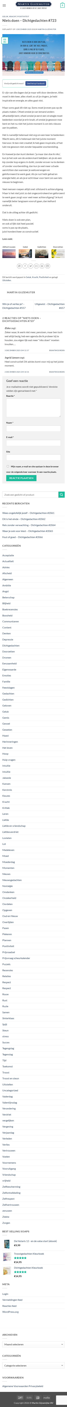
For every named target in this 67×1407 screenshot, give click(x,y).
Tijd (4, 1060)
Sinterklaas (8, 1018)
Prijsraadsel (8, 952)
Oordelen (7, 903)
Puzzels (6, 964)
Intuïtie (6, 771)
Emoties (6, 675)
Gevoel (6, 723)
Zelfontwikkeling (11, 1192)
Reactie (10, 396)
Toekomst (7, 1066)
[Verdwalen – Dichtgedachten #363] (25, 253)
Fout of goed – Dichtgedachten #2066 (22, 537)
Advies (6, 567)
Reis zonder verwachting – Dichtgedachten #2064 (28, 525)
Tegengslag (8, 1048)
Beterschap (8, 597)
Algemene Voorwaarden (15, 1386)
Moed (5, 855)
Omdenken (8, 891)
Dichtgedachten (10, 645)
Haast (5, 735)
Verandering (9, 1108)
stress (5, 1036)
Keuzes (6, 795)
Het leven (7, 747)
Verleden (7, 1138)
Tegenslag (7, 1054)
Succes (6, 1042)
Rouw (5, 994)
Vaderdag (7, 1096)
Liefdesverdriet (10, 831)
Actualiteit (8, 561)
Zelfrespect (8, 1198)
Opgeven (7, 910)
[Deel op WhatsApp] (19, 266)
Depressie (7, 639)
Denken (6, 633)
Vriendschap (9, 1174)
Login (5, 1293)
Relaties (6, 976)
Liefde (5, 819)
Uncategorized (10, 1090)
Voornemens (9, 1162)
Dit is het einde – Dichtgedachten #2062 (23, 518)
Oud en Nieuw (10, 915)
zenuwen (7, 1210)
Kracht (13, 16)
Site (8, 451)
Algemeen (7, 579)
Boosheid (7, 615)
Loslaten (7, 837)
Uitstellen (6, 280)
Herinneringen (10, 741)
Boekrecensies (10, 609)
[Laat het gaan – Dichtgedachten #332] (9, 253)
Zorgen (6, 1222)
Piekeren (7, 934)
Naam (9, 422)
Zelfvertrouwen (10, 1204)
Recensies (7, 970)
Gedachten (8, 693)
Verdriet (6, 1114)
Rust (4, 1000)
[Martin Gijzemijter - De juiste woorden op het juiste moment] (33, 5)
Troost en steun (10, 1078)
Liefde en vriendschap (14, 825)
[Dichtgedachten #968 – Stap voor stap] (58, 253)
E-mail (10, 437)
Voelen (6, 1156)
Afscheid (7, 573)
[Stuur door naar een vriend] (36, 266)
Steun (5, 1030)
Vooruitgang (9, 1168)
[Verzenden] (61, 495)
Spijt (4, 1024)
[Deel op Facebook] (25, 266)
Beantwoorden (57, 350)
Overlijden (8, 922)
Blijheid (6, 603)
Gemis (5, 717)
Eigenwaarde (9, 669)
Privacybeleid (36, 1386)
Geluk (5, 16)
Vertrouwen (8, 1150)
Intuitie (6, 765)
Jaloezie (6, 777)
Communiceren (10, 621)
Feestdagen (8, 687)
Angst (5, 591)
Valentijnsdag (9, 1102)
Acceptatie (8, 555)
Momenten (8, 867)
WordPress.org (10, 1311)
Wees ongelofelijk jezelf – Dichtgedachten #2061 (28, 512)
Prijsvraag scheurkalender (16, 958)
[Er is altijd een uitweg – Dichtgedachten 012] (41, 253)
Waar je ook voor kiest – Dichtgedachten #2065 (27, 530)
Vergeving (7, 1126)
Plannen (6, 940)
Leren (5, 813)
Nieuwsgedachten (12, 879)
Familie (6, 681)
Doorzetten (8, 651)
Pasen (5, 927)
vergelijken (8, 1120)
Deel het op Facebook (36, 83)
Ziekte (5, 1216)
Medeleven (8, 849)
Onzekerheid (9, 897)
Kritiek (6, 807)
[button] (4, 5)
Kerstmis (7, 789)
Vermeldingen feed (12, 1299)
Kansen (6, 783)
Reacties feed (9, 1305)
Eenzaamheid (9, 663)
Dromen (6, 657)
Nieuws (6, 873)
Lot (4, 843)
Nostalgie (7, 885)
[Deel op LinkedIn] (47, 266)
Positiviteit (23, 16)
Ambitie (6, 585)
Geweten (7, 729)
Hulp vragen (8, 759)
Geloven (6, 705)
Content (6, 627)
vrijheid (6, 1180)
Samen (6, 1012)
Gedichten (8, 699)
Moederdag (8, 861)
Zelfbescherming (11, 1186)
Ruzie (5, 1006)
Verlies (6, 1144)
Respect (6, 982)
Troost (5, 1072)
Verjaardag (8, 1132)
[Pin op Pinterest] (42, 266)
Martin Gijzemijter (47, 29)
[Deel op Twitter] (30, 266)
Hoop (5, 753)
